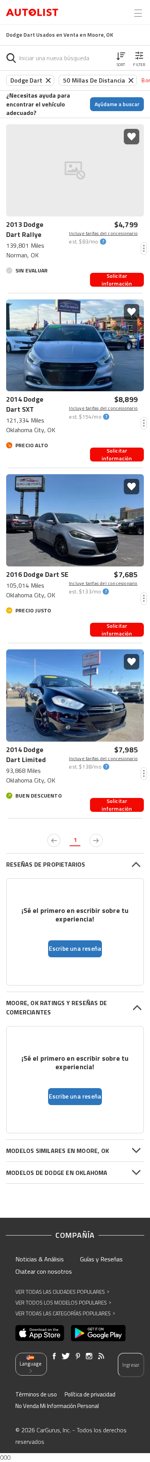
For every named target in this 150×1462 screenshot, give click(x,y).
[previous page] (53, 840)
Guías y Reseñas (101, 1259)
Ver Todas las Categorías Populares (65, 1313)
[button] (121, 58)
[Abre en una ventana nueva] (39, 1333)
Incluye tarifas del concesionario (103, 233)
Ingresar (131, 1365)
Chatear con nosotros (43, 1271)
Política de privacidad (90, 1394)
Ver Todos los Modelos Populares (63, 1302)
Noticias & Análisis (39, 1259)
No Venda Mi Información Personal (57, 1405)
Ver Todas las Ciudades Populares (62, 1292)
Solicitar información (117, 280)
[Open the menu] (138, 13)
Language (31, 1363)
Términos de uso (36, 1394)
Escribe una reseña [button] (75, 948)
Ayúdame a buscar (117, 104)
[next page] (96, 840)
